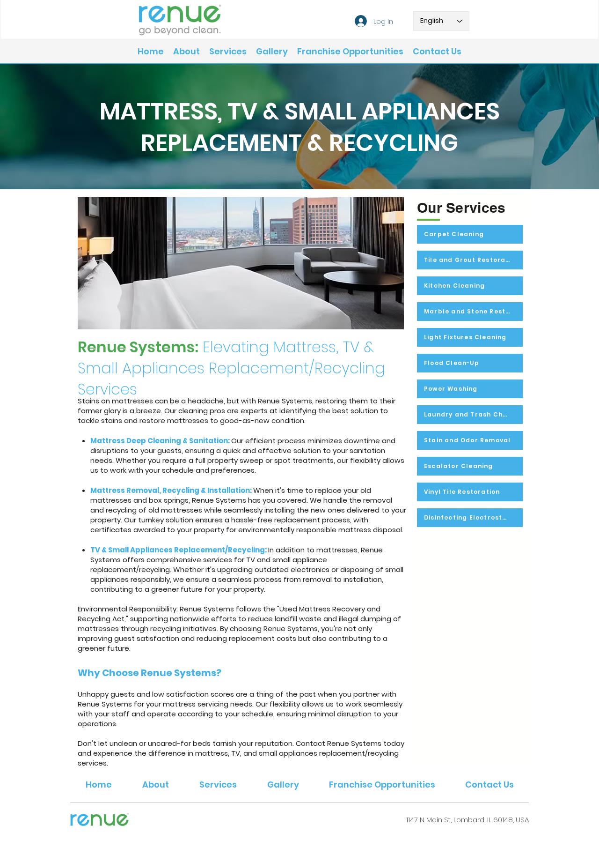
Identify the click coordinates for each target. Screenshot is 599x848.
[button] (228, 51)
